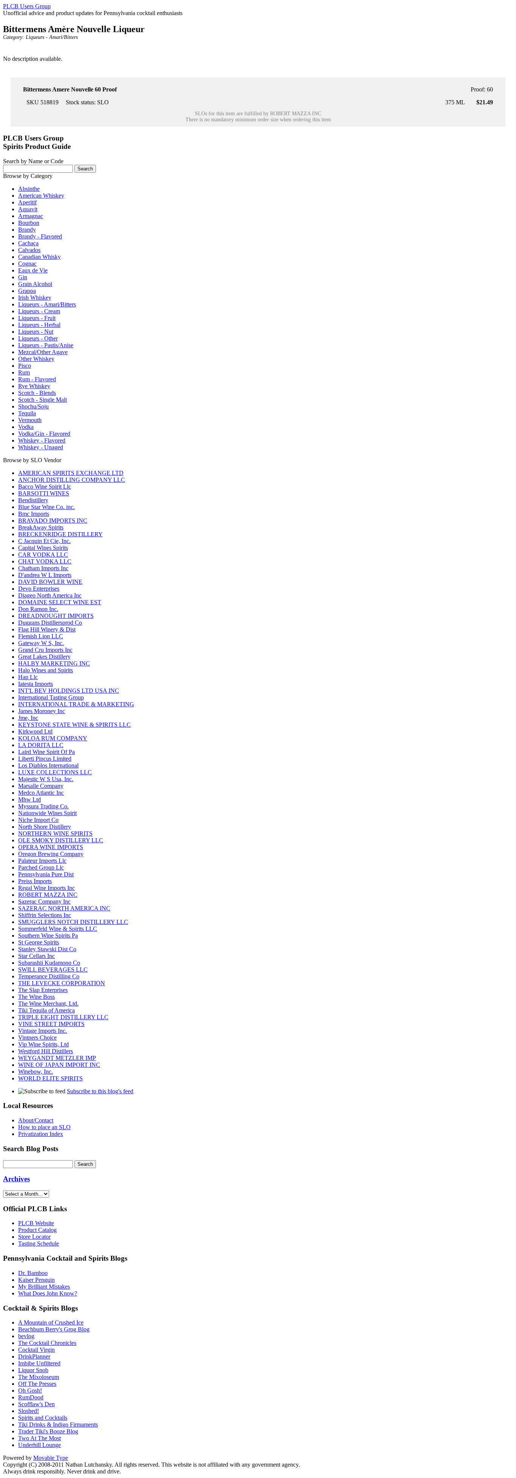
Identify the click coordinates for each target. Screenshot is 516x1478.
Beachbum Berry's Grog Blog (54, 1329)
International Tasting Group (51, 697)
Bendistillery (33, 500)
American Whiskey (41, 195)
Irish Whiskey (34, 297)
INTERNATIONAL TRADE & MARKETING (76, 704)
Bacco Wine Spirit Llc (44, 486)
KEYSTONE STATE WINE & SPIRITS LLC (74, 724)
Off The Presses (37, 1383)
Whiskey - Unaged (40, 447)
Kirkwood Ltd (35, 731)
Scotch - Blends (37, 393)
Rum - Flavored (37, 379)
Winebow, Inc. (35, 1071)
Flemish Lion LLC (40, 636)
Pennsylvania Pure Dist (46, 874)
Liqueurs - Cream (39, 311)
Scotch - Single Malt (42, 399)
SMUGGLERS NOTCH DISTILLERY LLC (73, 922)
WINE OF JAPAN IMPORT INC (59, 1065)
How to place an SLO (44, 1127)
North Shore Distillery (44, 826)
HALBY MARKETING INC (54, 663)
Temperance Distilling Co (48, 976)
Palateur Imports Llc (42, 860)
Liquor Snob (33, 1370)
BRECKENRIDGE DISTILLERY (60, 534)
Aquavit (27, 209)
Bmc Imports (33, 514)
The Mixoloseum (38, 1377)
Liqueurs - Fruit (37, 318)
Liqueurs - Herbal (39, 325)
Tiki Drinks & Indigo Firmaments (58, 1424)
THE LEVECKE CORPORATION (61, 983)
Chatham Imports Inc (43, 568)
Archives (16, 1179)
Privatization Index (40, 1134)
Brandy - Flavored (40, 236)
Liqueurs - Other (38, 338)
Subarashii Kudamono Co (49, 963)
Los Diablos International (48, 765)
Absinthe (29, 189)
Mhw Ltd (29, 799)
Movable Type (50, 1458)
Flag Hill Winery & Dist (47, 629)
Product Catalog (37, 1230)
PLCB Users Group (27, 6)
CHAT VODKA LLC (44, 561)
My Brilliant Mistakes (44, 1286)
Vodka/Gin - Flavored (44, 433)
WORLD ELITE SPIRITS (50, 1078)
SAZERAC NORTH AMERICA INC (64, 908)
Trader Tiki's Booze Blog (48, 1431)
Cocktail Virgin (36, 1349)
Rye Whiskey (34, 386)
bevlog (26, 1336)
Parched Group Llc (41, 867)
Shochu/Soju (33, 406)
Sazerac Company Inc (44, 901)
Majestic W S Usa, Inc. (45, 779)
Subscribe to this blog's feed (100, 1091)
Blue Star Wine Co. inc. (46, 507)
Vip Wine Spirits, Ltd (43, 1044)
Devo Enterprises (38, 588)
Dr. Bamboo (33, 1273)
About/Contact (35, 1120)
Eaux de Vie (33, 270)
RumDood (30, 1397)
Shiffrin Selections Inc (44, 915)
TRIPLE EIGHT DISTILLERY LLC (63, 1017)
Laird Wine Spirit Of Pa (46, 752)
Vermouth (30, 420)
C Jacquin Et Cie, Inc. (44, 541)
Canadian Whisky (39, 257)
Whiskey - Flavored (41, 440)
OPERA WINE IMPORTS (50, 847)
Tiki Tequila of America (46, 1010)
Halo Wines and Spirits (45, 670)
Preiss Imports (35, 881)
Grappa (27, 291)
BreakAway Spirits (40, 527)
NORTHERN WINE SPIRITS (55, 833)
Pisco (24, 365)
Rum (24, 372)
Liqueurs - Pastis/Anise (45, 345)
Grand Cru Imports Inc (45, 650)
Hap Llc (28, 677)
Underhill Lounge (39, 1445)
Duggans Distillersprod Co (50, 622)
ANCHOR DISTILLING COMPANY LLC (71, 480)
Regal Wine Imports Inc (46, 888)
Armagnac (30, 216)
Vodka (26, 427)
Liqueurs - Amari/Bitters (52, 37)
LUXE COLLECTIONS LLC (55, 772)
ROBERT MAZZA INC (295, 113)
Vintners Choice (37, 1037)
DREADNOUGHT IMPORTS (56, 616)
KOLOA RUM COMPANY (52, 738)
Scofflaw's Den (36, 1404)
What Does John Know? (47, 1293)
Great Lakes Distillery (44, 656)
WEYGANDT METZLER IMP (57, 1058)
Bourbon (28, 223)
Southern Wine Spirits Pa (48, 935)
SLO (103, 102)
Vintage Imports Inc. (42, 1031)
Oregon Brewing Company (50, 854)
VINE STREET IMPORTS (51, 1024)
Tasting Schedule (38, 1243)
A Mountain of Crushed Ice (50, 1322)
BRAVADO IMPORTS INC (52, 520)
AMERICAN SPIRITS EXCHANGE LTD (71, 473)
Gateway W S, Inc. (41, 643)
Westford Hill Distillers (45, 1051)
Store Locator (34, 1236)
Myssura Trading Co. (43, 806)
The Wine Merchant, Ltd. (48, 1003)
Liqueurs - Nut (35, 331)
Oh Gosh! (30, 1390)
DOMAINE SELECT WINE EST (59, 602)
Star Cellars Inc (36, 956)
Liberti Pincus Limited (44, 758)
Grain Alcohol (35, 284)
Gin (22, 277)
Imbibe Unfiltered (39, 1363)
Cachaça (28, 243)
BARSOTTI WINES (43, 493)
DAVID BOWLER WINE (50, 582)
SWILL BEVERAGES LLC (53, 969)
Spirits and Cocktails (42, 1418)
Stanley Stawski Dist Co (47, 949)
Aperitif (27, 202)
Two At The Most (39, 1438)
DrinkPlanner (34, 1356)
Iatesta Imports (35, 684)
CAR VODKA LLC (43, 554)
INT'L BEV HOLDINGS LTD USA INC (68, 690)
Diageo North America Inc (50, 595)
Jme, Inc (28, 718)
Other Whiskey (36, 359)
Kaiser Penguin (36, 1280)
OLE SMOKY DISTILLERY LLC (60, 840)
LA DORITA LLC (40, 745)
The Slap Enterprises (43, 990)
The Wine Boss (36, 997)
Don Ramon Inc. (38, 609)
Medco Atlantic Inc (41, 792)
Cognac (27, 263)
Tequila (27, 413)
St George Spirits (38, 942)
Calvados (29, 250)
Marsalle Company (40, 786)
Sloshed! (28, 1411)
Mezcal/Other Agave (43, 352)
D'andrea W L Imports (44, 575)
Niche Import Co (38, 820)
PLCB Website (36, 1223)
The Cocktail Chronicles (47, 1343)
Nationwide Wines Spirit (47, 813)
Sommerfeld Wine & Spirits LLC (57, 928)
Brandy (27, 229)
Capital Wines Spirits (43, 548)
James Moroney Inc (41, 711)
